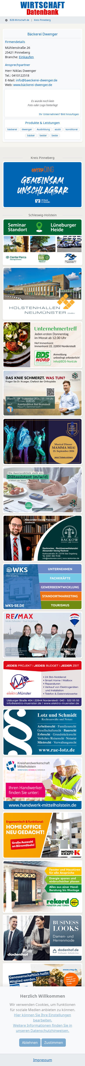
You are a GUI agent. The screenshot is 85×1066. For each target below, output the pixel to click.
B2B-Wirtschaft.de (19, 19)
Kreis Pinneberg (42, 19)
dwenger (27, 129)
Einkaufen (26, 57)
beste (55, 135)
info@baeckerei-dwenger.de (36, 80)
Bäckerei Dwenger (42, 34)
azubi (58, 129)
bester (43, 135)
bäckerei (12, 129)
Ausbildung (43, 129)
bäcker (31, 135)
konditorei (72, 129)
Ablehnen (30, 1042)
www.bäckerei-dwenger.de (32, 85)
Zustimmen (53, 1042)
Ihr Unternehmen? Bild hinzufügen (59, 114)
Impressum (42, 1060)
